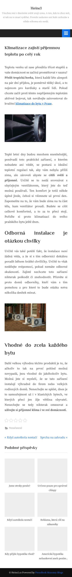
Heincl (36, 8)
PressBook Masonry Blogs (49, 572)
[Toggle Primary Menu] (66, 33)
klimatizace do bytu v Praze (34, 103)
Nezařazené (15, 428)
